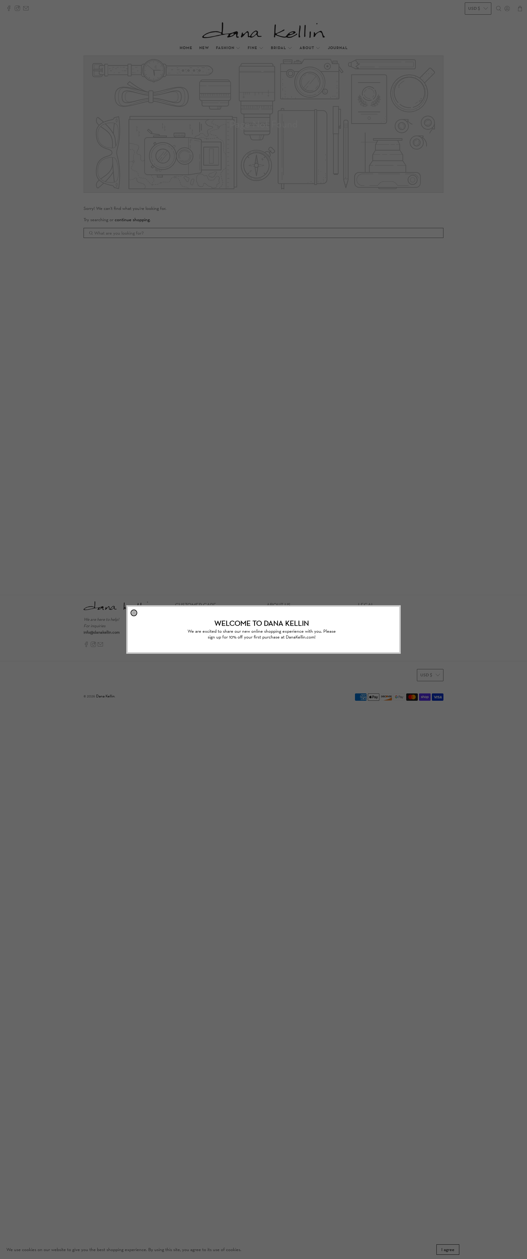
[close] (134, 613)
